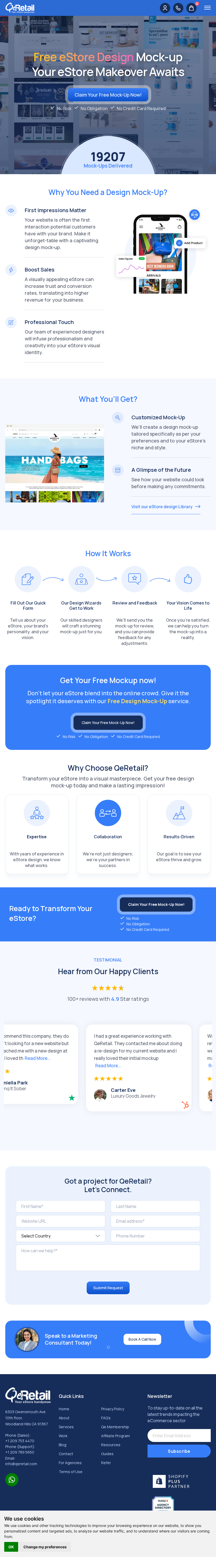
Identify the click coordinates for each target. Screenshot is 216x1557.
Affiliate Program (115, 1435)
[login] (165, 8)
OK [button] (11, 1547)
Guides (107, 1453)
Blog (62, 1444)
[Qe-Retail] (19, 7)
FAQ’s (106, 1417)
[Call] (178, 8)
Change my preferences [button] (45, 1547)
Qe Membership (115, 1426)
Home (64, 1408)
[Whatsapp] (11, 1479)
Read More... (67, 1066)
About (64, 1417)
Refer (106, 1462)
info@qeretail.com (21, 1463)
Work (63, 1435)
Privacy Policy (112, 1408)
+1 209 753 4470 (19, 1441)
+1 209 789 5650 (19, 1452)
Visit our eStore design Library (162, 507)
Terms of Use (70, 1471)
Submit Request (108, 1288)
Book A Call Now (142, 1339)
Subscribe (179, 1451)
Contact (66, 1453)
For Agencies (70, 1462)
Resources (110, 1444)
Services (66, 1426)
